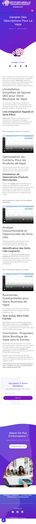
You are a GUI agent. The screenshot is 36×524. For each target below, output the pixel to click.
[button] (32, 10)
